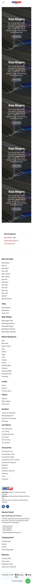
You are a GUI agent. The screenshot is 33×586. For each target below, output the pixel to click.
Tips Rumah (8, 244)
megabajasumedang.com (14, 532)
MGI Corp (20, 575)
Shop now (16, 36)
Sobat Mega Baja (10, 241)
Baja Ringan (8, 237)
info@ (4, 532)
